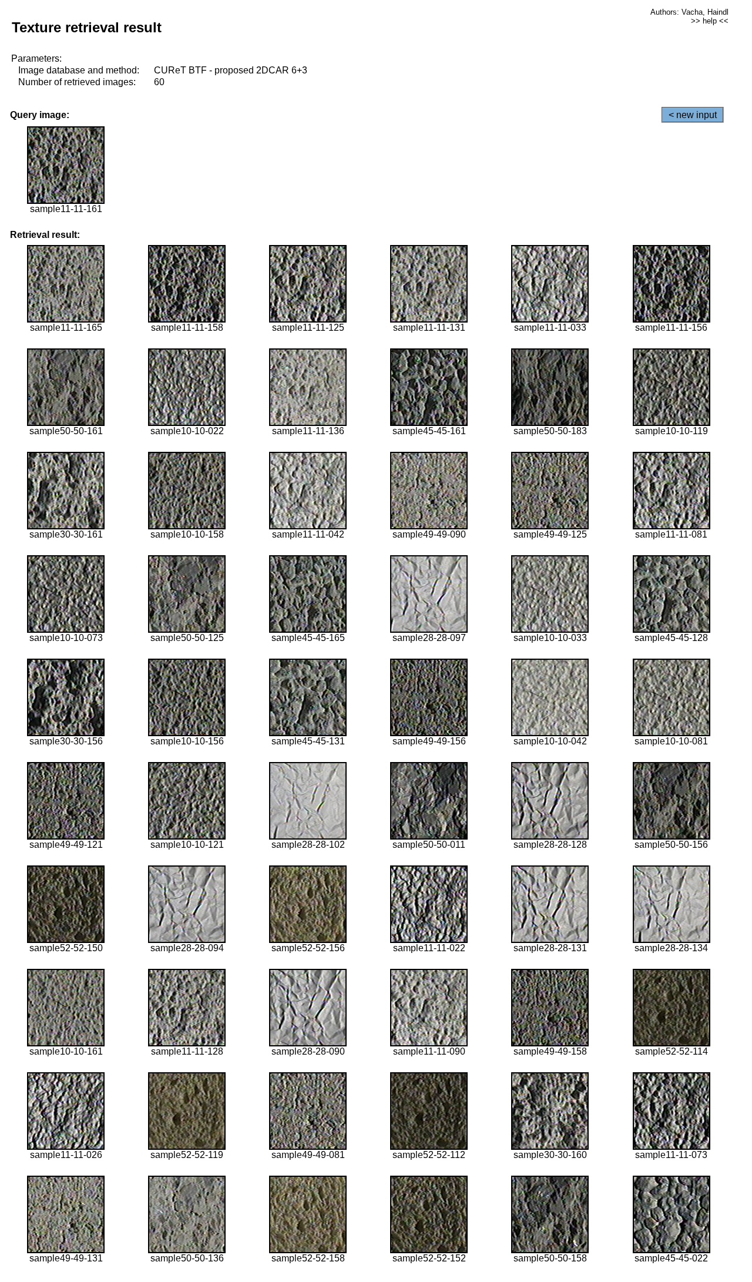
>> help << (709, 20)
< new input (693, 115)
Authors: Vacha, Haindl (689, 12)
